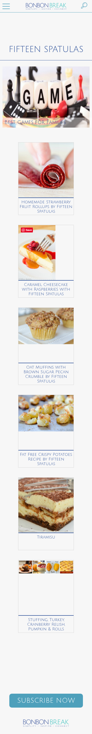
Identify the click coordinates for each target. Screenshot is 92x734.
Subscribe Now (46, 700)
